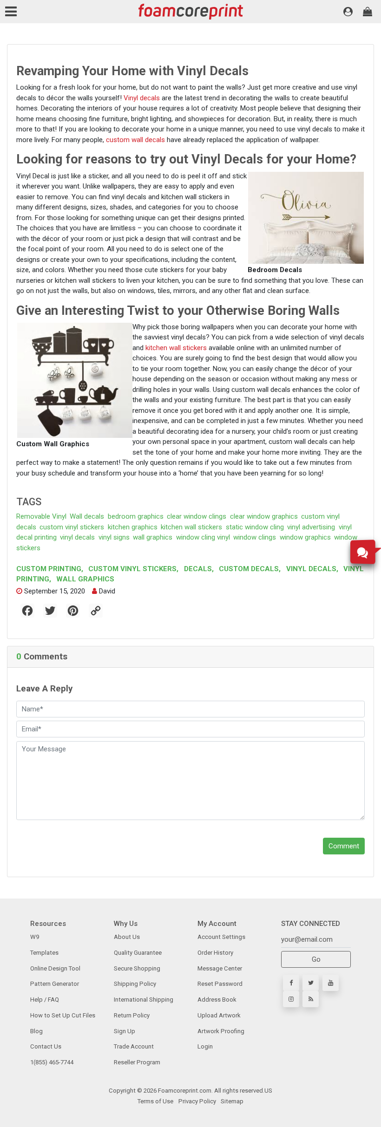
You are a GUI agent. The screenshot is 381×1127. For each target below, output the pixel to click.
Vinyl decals (142, 98)
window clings (254, 537)
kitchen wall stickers (176, 348)
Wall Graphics (84, 579)
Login (205, 1046)
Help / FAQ (44, 999)
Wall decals (87, 516)
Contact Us (45, 1046)
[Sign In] (348, 11)
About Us (127, 936)
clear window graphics (264, 516)
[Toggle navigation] (13, 11)
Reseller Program (137, 1062)
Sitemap (231, 1101)
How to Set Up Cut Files (62, 1015)
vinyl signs (114, 537)
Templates (44, 952)
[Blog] (310, 999)
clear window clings (196, 516)
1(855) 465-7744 (51, 1062)
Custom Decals (249, 569)
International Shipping (143, 999)
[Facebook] (291, 983)
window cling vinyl (203, 537)
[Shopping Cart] (367, 11)
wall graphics (152, 537)
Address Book (216, 999)
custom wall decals (135, 140)
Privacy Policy (196, 1101)
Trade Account (134, 1046)
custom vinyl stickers (71, 527)
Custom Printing (49, 569)
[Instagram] (291, 999)
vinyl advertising (311, 527)
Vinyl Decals (311, 569)
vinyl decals (77, 537)
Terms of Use (155, 1101)
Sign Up (124, 1031)
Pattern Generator (54, 983)
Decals (198, 569)
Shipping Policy (135, 983)
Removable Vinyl (41, 516)
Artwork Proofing (220, 1031)
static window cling (255, 527)
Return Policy (132, 1015)
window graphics (305, 537)
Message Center (219, 968)
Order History (215, 952)
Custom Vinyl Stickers (132, 569)
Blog (36, 1031)
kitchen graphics (133, 527)
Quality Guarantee (138, 952)
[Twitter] (310, 983)
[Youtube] (330, 983)
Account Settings (221, 936)
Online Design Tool (55, 968)
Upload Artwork (219, 1015)
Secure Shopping (137, 968)
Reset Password (220, 983)
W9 (34, 936)
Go (316, 959)
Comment (343, 846)
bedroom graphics (136, 516)
